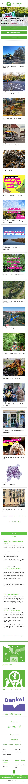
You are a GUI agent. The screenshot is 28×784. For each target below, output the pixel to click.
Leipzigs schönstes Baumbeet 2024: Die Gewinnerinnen (13, 405)
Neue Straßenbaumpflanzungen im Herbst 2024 (12, 511)
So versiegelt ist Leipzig (9, 485)
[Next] (25, 17)
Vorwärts (14, 523)
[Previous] (3, 17)
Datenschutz (20, 776)
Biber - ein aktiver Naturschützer (11, 379)
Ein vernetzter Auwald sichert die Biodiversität (11, 249)
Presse (14, 537)
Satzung (4, 753)
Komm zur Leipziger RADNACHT (14, 26)
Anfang (5, 517)
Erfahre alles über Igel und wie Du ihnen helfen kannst (13, 459)
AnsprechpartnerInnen (7, 755)
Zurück (10, 517)
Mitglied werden (6, 768)
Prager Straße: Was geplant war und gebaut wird (13, 68)
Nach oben (14, 773)
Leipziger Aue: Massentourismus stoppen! (14, 354)
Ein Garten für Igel (7, 171)
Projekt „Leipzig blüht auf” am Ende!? (12, 197)
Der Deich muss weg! (8, 329)
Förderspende (18, 753)
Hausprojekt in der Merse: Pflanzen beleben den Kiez (14, 432)
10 (25, 517)
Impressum (7, 776)
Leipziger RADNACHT (11, 596)
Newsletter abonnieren (14, 38)
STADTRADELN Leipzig (12, 570)
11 (9, 523)
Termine (14, 534)
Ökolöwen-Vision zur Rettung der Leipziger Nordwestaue (13, 303)
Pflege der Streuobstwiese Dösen (13, 544)
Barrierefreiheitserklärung (8, 778)
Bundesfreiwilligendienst (20, 766)
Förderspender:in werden (14, 33)
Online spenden (14, 29)
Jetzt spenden (7, 666)
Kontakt (13, 776)
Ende (19, 523)
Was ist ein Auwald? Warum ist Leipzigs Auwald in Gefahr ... (13, 222)
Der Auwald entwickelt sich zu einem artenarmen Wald (13, 276)
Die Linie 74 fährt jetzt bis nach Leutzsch (13, 146)
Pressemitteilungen (21, 778)
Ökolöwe (4, 750)
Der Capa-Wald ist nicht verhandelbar (13, 26)
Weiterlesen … (17, 60)
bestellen (14, 741)
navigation (2, 3)
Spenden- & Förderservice (12, 715)
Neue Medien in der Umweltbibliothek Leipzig (13, 120)
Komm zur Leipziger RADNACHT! (9, 18)
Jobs (16, 768)
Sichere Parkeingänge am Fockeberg (12, 94)
